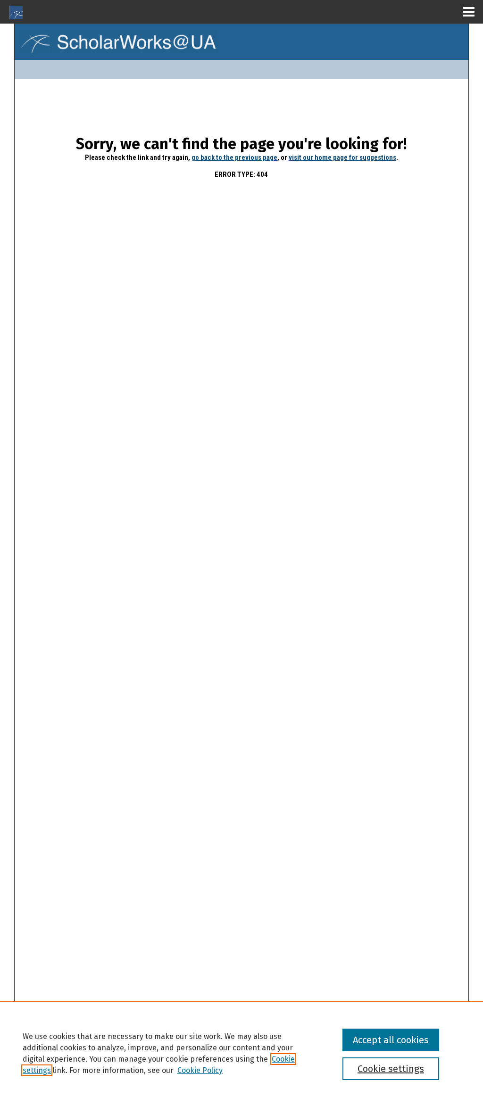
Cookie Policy (200, 1070)
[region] (241, 1053)
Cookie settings (391, 1068)
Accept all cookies (391, 1040)
